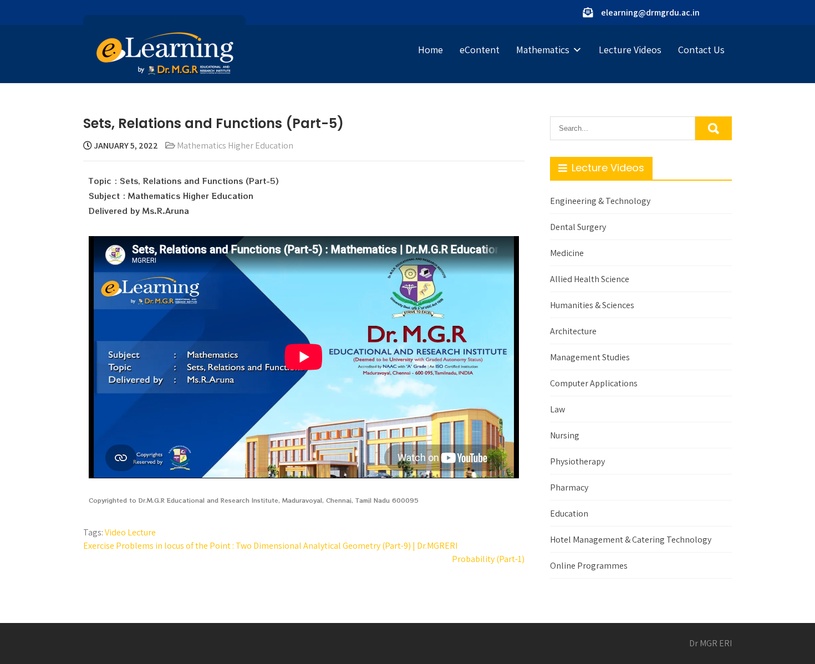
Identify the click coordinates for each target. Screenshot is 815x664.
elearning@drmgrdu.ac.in (650, 12)
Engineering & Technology (600, 201)
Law (557, 409)
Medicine (567, 253)
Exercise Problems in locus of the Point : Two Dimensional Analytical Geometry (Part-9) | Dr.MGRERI (270, 545)
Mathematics (542, 49)
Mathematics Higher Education (235, 145)
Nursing (564, 435)
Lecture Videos (630, 49)
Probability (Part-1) (488, 559)
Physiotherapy (577, 461)
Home (430, 49)
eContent (480, 49)
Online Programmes (589, 565)
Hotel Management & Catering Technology (630, 539)
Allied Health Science (589, 279)
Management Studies (590, 357)
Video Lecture (130, 532)
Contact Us (701, 49)
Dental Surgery (578, 227)
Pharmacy (569, 487)
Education (569, 513)
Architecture (573, 331)
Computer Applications (594, 383)
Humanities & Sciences (592, 305)
